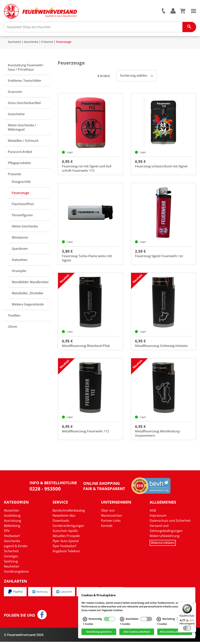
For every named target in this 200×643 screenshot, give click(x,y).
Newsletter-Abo (64, 515)
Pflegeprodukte (19, 163)
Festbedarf (12, 536)
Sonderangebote (16, 571)
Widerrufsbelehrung (164, 536)
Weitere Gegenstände (28, 304)
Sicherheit (11, 551)
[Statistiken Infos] (122, 619)
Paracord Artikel (20, 152)
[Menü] (193, 604)
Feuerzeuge (63, 42)
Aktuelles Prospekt (66, 536)
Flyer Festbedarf (64, 546)
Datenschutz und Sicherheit (170, 520)
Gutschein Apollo (65, 531)
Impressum (158, 515)
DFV (7, 531)
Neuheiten (11, 566)
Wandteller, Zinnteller (28, 293)
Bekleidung (12, 526)
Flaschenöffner (23, 204)
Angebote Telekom (66, 551)
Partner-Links (111, 520)
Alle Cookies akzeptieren (174, 632)
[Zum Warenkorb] (182, 12)
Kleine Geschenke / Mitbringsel (22, 127)
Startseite (14, 42)
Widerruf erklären (163, 542)
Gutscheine (16, 114)
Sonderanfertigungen (68, 526)
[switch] (187, 628)
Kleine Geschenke (25, 226)
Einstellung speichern (99, 632)
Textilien (14, 315)
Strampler (19, 271)
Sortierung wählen (134, 75)
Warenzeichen (111, 515)
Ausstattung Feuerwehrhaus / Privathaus (26, 67)
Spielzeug (11, 561)
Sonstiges (11, 556)
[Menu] (193, 10)
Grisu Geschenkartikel (24, 103)
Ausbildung (12, 515)
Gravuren (15, 92)
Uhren (12, 326)
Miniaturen (20, 237)
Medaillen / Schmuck (23, 140)
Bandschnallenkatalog (69, 510)
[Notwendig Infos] (85, 619)
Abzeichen (11, 510)
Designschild (21, 182)
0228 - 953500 (45, 488)
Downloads (61, 520)
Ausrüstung (12, 520)
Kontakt (106, 526)
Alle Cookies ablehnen (136, 632)
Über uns (108, 510)
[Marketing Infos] (159, 619)
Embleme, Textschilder (24, 80)
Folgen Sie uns (19, 615)
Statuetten (19, 260)
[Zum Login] (173, 11)
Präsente (47, 42)
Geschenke (31, 42)
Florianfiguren (22, 215)
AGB (153, 510)
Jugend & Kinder (16, 546)
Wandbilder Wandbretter (30, 282)
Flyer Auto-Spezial (66, 541)
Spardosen (20, 248)
